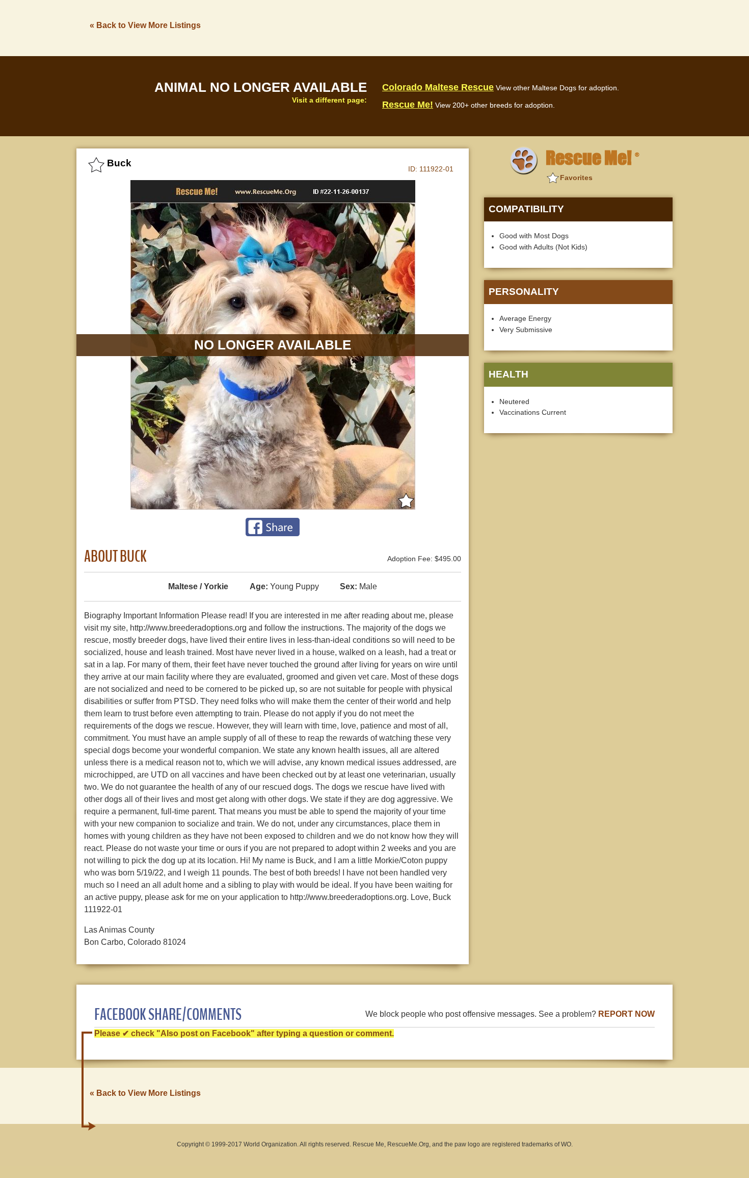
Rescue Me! (407, 104)
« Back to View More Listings (145, 25)
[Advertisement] (487, 27)
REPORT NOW (626, 1014)
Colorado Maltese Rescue (438, 87)
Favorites (576, 177)
